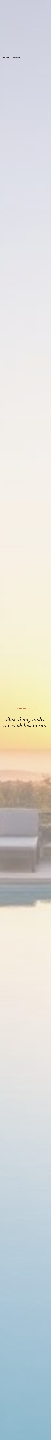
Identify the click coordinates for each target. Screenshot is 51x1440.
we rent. (7, 57)
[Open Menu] (44, 57)
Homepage (17, 57)
